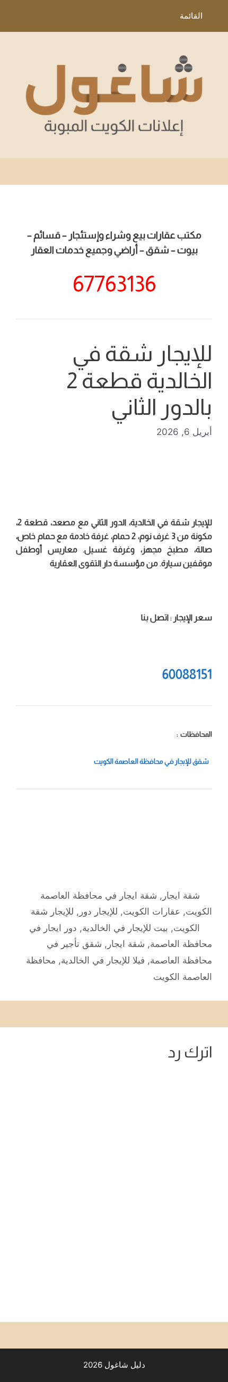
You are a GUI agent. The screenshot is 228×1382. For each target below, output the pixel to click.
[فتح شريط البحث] (15, 18)
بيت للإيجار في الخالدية (125, 928)
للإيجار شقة (52, 911)
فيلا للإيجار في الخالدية (103, 960)
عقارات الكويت (151, 911)
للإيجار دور (98, 911)
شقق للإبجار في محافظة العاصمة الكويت (151, 761)
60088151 (187, 674)
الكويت (186, 928)
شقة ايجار (181, 895)
